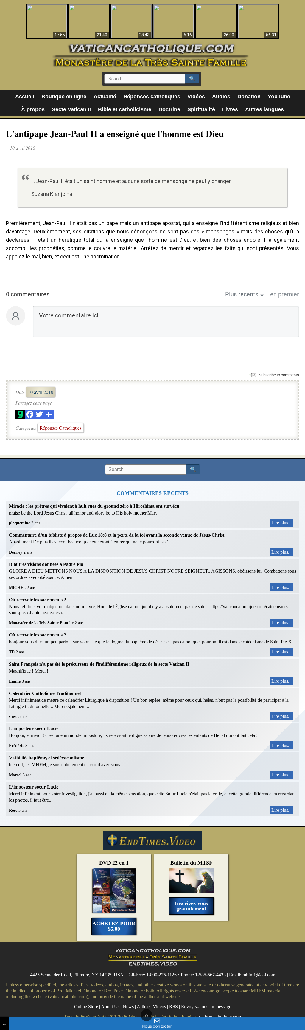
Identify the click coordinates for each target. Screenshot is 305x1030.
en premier (284, 294)
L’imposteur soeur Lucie (33, 728)
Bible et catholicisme (124, 109)
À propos (33, 109)
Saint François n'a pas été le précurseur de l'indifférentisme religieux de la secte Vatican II (99, 664)
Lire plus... (281, 522)
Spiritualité (201, 109)
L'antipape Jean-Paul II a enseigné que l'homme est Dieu (115, 133)
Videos (159, 1006)
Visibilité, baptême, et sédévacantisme (46, 757)
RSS (173, 1006)
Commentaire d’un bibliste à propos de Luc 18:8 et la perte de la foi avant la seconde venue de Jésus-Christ (116, 535)
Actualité (105, 97)
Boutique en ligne (63, 97)
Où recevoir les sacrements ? (37, 599)
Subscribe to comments (279, 375)
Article (143, 1006)
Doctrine (169, 109)
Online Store (86, 1006)
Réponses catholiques (151, 97)
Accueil (24, 97)
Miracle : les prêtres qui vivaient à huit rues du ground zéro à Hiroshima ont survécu (94, 506)
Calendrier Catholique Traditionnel (45, 693)
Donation (249, 97)
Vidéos (196, 97)
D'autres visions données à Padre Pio (46, 564)
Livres (230, 109)
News (128, 1006)
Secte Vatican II (71, 109)
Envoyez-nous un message (206, 1006)
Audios (221, 97)
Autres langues (264, 109)
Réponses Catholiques (60, 428)
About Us (110, 1006)
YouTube (279, 97)
